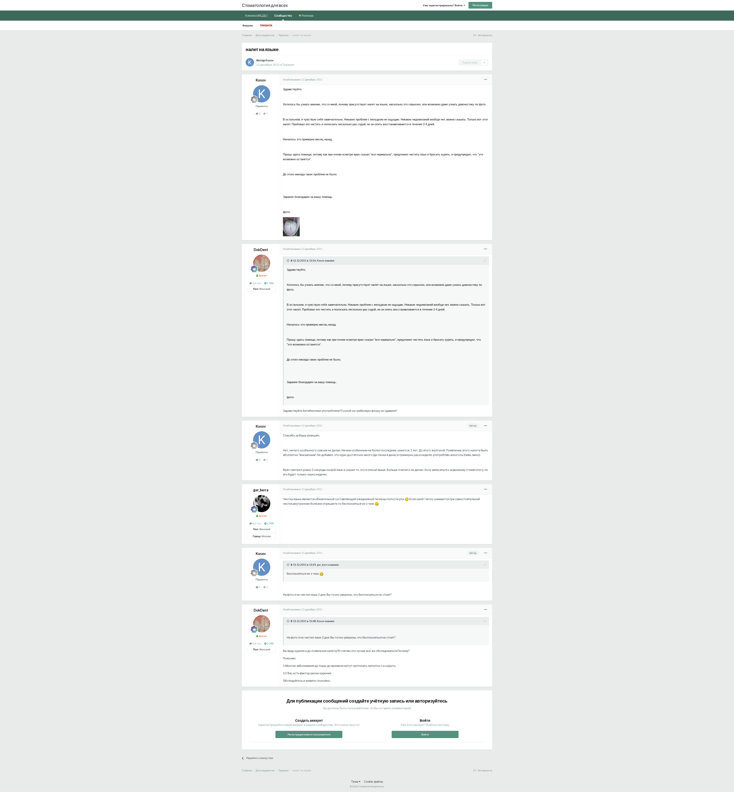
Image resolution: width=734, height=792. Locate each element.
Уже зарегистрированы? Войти (443, 5)
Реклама (307, 15)
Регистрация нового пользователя (309, 734)
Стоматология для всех (265, 5)
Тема (355, 781)
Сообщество (283, 15)
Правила (266, 25)
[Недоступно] (291, 226)
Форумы (247, 25)
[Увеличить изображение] (407, 499)
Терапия (288, 64)
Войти (425, 734)
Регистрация (480, 5)
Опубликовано (302, 79)
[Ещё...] (485, 79)
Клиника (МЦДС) (256, 15)
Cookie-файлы (373, 781)
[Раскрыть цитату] (288, 260)
